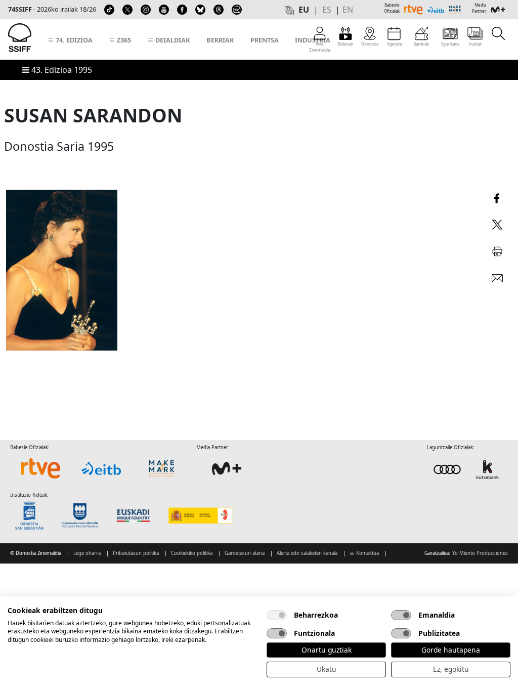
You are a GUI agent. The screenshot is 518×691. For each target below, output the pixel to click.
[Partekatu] (497, 197)
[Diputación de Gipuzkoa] (83, 515)
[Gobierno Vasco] (135, 515)
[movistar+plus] (226, 468)
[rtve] (40, 468)
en (347, 9)
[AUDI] (467, 469)
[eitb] (101, 468)
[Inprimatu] (497, 250)
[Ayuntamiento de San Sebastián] (32, 515)
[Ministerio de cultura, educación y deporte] (200, 515)
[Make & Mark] (162, 468)
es (326, 9)
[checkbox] (277, 615)
